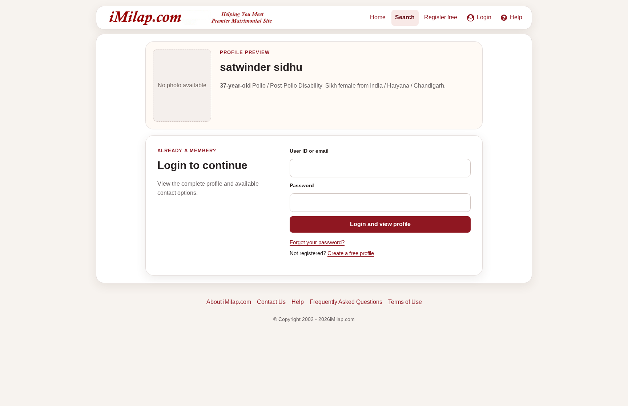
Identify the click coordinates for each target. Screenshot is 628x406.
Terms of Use (405, 302)
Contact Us (271, 302)
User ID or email (309, 151)
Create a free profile (350, 253)
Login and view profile (380, 224)
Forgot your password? (317, 242)
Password (302, 185)
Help (297, 302)
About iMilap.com (228, 302)
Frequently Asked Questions (346, 302)
